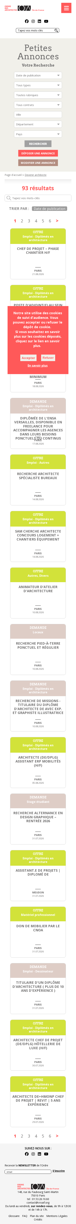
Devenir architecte (35, 175)
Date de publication (49, 208)
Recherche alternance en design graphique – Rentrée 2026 (38, 817)
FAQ (24, 1216)
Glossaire (14, 1216)
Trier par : (19, 208)
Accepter (28, 358)
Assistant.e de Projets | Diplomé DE (38, 872)
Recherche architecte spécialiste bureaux (38, 476)
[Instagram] (33, 21)
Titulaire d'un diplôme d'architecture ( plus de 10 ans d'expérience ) (38, 986)
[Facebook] (27, 21)
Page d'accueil (13, 175)
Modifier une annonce (38, 163)
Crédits (38, 1219)
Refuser (48, 357)
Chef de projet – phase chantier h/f (38, 250)
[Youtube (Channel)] (46, 21)
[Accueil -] (24, 7)
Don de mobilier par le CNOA (38, 928)
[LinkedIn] (39, 21)
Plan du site (37, 1216)
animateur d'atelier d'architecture (38, 589)
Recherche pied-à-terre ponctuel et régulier (38, 645)
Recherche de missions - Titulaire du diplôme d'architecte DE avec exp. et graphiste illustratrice (38, 707)
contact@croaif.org (38, 1202)
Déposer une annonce (38, 153)
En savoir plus (38, 365)
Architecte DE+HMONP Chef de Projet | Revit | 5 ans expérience (38, 1100)
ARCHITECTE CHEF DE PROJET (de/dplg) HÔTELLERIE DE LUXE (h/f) (38, 1044)
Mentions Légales (57, 1216)
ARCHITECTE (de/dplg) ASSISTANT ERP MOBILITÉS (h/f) (38, 761)
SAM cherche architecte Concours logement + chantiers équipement (38, 535)
